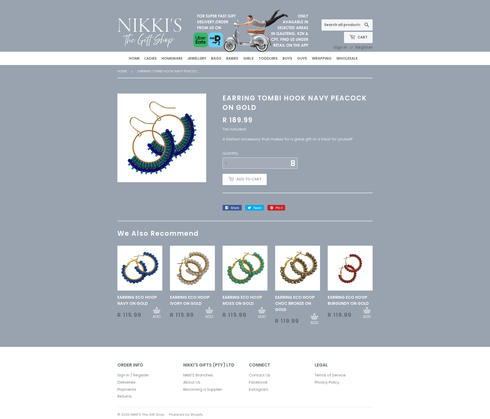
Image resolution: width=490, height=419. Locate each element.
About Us (191, 382)
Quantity (230, 153)
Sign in (340, 47)
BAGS (216, 58)
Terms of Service (330, 375)
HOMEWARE (172, 58)
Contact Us (259, 375)
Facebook (258, 382)
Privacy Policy (327, 382)
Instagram (258, 389)
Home (122, 71)
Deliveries (126, 382)
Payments (126, 389)
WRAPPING (322, 58)
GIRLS (248, 58)
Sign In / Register (133, 375)
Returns (124, 396)
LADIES (150, 58)
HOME (134, 58)
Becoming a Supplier (202, 389)
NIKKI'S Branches (198, 375)
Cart (362, 37)
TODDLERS (268, 58)
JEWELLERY (196, 58)
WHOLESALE (347, 58)
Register (364, 47)
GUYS (302, 58)
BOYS (287, 58)
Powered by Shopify (186, 414)
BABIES (232, 58)
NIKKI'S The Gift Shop (147, 414)
